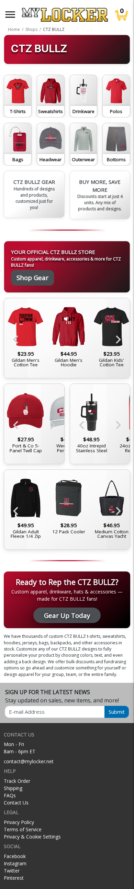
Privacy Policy (19, 822)
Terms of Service (23, 829)
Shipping (13, 788)
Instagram (15, 863)
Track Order (17, 781)
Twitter (12, 870)
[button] (10, 14)
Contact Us (16, 802)
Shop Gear (32, 277)
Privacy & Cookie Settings (32, 836)
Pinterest (14, 878)
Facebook (15, 856)
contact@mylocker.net (29, 761)
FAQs (10, 795)
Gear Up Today (67, 615)
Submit (117, 711)
